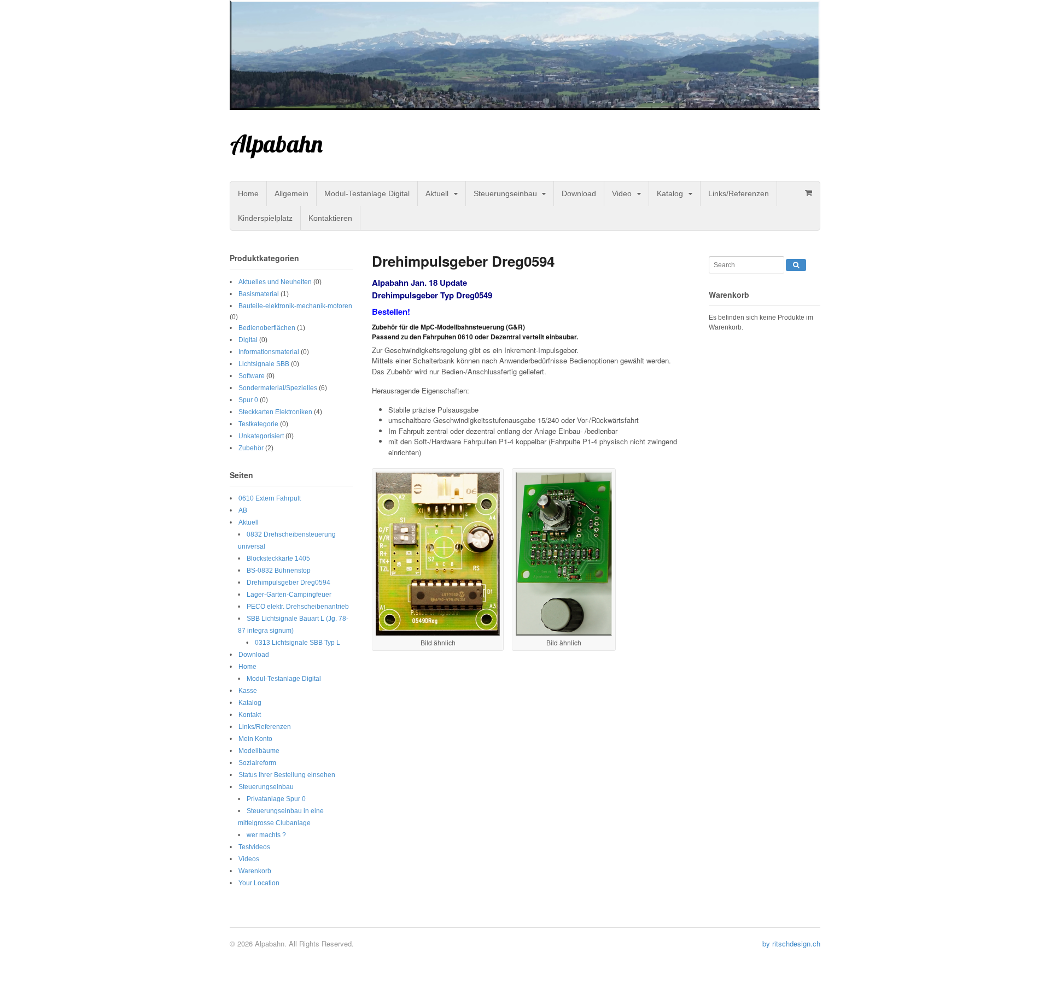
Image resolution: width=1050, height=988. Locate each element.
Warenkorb (254, 871)
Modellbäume (258, 751)
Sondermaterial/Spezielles (277, 388)
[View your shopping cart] (808, 192)
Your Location (258, 883)
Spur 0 (248, 400)
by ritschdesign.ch (791, 943)
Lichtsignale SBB (263, 364)
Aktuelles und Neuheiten (275, 282)
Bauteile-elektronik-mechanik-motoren (295, 306)
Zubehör (251, 448)
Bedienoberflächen (266, 328)
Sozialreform (257, 763)
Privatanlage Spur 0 (276, 799)
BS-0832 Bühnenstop (279, 570)
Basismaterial (258, 294)
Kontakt (249, 715)
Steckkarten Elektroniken (275, 412)
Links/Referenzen (738, 193)
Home (248, 193)
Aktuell (436, 193)
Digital (248, 340)
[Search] (796, 265)
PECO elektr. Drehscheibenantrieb (298, 606)
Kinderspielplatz (265, 218)
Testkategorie (258, 424)
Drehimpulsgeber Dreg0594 (288, 582)
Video (622, 193)
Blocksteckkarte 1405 (278, 558)
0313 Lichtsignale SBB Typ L (297, 642)
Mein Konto (255, 739)
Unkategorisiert (261, 436)
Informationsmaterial (268, 352)
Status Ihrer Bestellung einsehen (286, 775)
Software (251, 376)
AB (242, 510)
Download (579, 193)
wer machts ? (266, 835)
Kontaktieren (330, 218)
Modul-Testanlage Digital (367, 193)
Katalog (670, 193)
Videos (248, 859)
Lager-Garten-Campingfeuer (289, 594)
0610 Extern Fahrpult (269, 498)
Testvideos (254, 847)
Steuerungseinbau (505, 193)
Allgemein (291, 193)
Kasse (247, 691)
